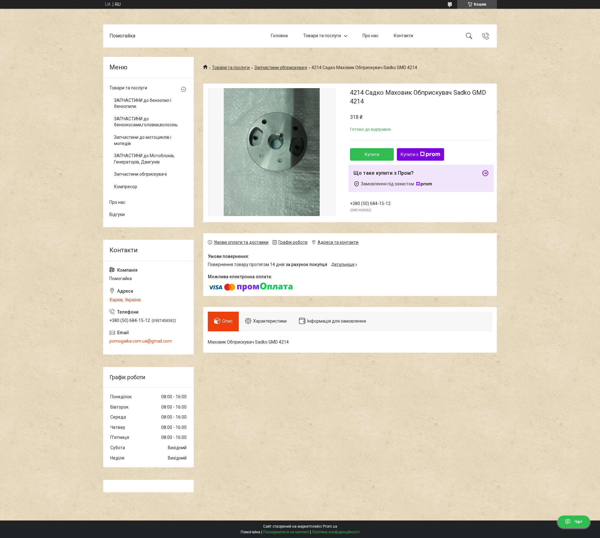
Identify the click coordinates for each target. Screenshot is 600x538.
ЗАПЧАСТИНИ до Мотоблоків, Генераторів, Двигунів (144, 158)
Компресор (125, 186)
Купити (372, 154)
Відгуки (117, 214)
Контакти (403, 35)
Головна (279, 35)
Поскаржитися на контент (286, 532)
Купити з (409, 154)
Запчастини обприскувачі (280, 67)
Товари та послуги (322, 35)
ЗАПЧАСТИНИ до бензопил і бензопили (142, 103)
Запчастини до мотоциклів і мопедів (142, 140)
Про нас (370, 35)
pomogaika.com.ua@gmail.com (140, 341)
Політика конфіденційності (336, 532)
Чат (578, 521)
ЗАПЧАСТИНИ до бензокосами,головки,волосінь (146, 122)
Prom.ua (330, 526)
